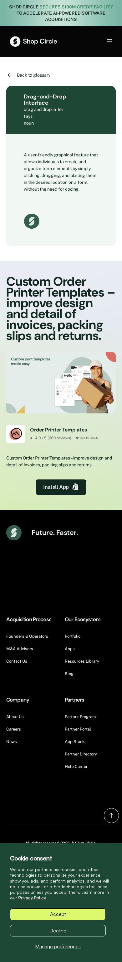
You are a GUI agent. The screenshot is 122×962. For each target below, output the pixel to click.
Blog (69, 673)
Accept (58, 914)
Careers (13, 729)
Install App (56, 487)
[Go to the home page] (33, 41)
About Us (15, 716)
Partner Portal (78, 729)
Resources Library (82, 661)
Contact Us (16, 661)
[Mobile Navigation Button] (99, 41)
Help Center (76, 766)
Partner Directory (81, 754)
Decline (57, 930)
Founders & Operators (27, 636)
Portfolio (72, 636)
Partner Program (80, 716)
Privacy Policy (32, 897)
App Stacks (76, 741)
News (11, 741)
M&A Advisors (19, 648)
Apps (70, 648)
